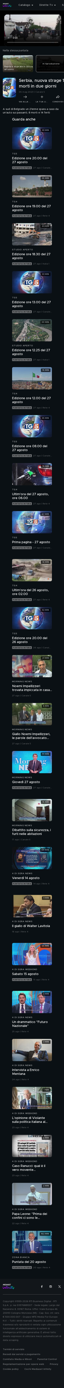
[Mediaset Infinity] (7, 5)
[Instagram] (50, 1286)
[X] (59, 1286)
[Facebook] (41, 1286)
